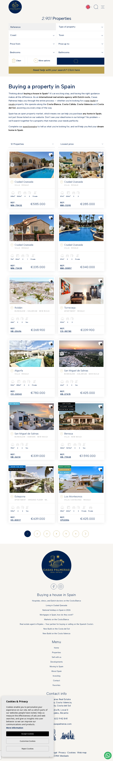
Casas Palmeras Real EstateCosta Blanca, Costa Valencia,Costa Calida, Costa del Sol (56, 702)
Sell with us (56, 657)
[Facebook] (53, 586)
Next (51, 165)
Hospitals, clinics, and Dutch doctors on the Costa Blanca (56, 601)
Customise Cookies (27, 741)
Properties (56, 652)
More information (14, 727)
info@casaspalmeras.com (58, 724)
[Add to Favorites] (50, 154)
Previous (12, 165)
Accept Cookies (27, 734)
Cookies (71, 752)
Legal (54, 752)
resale (12, 104)
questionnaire (30, 126)
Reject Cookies (27, 748)
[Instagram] (60, 586)
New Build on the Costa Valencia (56, 633)
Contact (56, 681)
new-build (90, 100)
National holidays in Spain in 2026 (56, 610)
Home (56, 648)
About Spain (56, 671)
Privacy (62, 752)
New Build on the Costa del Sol (56, 629)
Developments (56, 662)
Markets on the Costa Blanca (56, 619)
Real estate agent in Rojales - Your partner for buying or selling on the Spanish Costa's (56, 624)
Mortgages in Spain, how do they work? (56, 615)
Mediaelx (64, 756)
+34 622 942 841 (58, 718)
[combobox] (81, 26)
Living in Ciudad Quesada (56, 605)
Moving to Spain (56, 666)
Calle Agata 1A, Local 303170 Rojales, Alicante (56, 711)
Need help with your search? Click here (56, 70)
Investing (56, 676)
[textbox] (81, 26)
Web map (82, 752)
